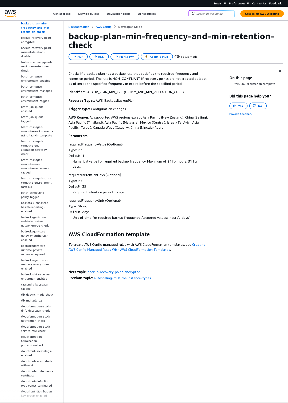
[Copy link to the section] (65, 234)
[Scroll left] (50, 13)
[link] (130, 27)
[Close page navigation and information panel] (280, 71)
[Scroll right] (159, 13)
